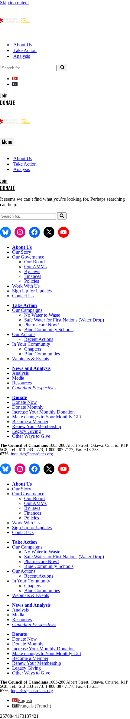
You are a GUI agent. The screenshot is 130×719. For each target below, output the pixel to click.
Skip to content (14, 2)
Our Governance (28, 256)
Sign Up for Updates (32, 290)
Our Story (21, 252)
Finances (32, 276)
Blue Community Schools (48, 329)
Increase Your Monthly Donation (43, 411)
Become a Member (30, 421)
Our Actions (23, 334)
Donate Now (24, 402)
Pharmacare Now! (41, 324)
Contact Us (23, 295)
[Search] (62, 67)
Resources (22, 382)
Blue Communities (42, 353)
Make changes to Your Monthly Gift (46, 416)
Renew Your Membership (36, 426)
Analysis (21, 56)
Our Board (34, 261)
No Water (34, 315)
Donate (19, 397)
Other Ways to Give (31, 436)
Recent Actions (38, 339)
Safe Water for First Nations (50, 319)
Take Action (25, 50)
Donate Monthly (28, 407)
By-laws (32, 271)
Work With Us (26, 286)
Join (4, 95)
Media (18, 378)
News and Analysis (31, 368)
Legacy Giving (26, 431)
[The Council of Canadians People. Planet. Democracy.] (15, 34)
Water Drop (91, 319)
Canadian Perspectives (34, 387)
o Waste (52, 315)
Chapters (32, 348)
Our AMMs (35, 266)
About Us (22, 44)
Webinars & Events (30, 358)
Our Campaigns (27, 310)
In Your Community (31, 344)
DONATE (7, 102)
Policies (31, 281)
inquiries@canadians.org (32, 454)
